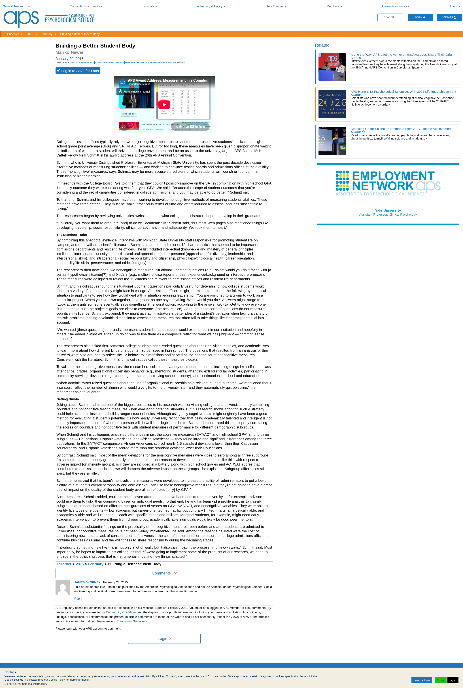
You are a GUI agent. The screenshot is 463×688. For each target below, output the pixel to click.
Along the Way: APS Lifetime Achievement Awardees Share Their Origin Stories (402, 56)
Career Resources (395, 6)
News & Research (15, 6)
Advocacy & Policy (210, 6)
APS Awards (70, 62)
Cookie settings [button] (422, 680)
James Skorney (87, 582)
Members (333, 6)
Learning (154, 62)
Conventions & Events (85, 6)
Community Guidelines (121, 612)
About (454, 6)
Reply (78, 598)
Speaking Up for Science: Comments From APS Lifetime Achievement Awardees (401, 130)
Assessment (86, 62)
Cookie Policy (57, 679)
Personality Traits (173, 62)
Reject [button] (453, 680)
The (274, 6)
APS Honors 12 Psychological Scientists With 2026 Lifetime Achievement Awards (403, 93)
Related (322, 45)
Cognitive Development (109, 62)
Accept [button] (440, 680)
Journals (149, 6)
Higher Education (136, 62)
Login (419, 17)
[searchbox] (390, 17)
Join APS (448, 17)
